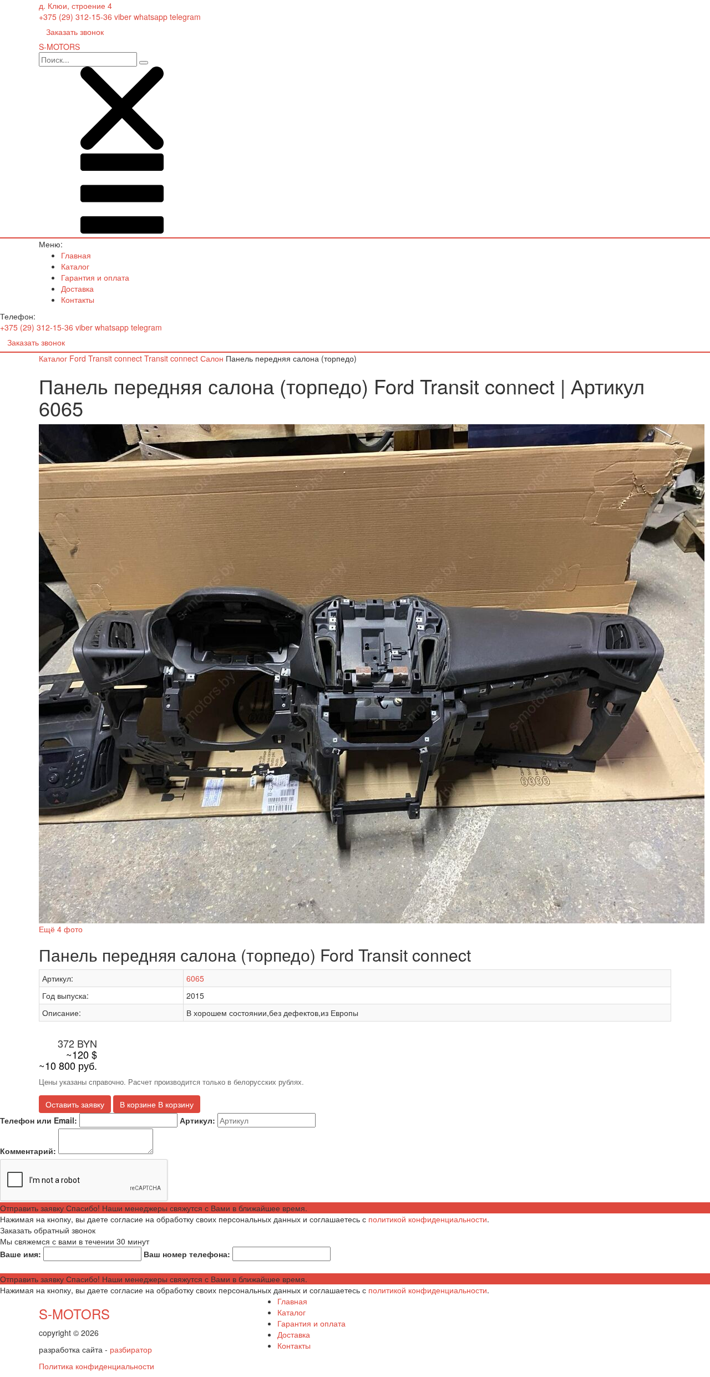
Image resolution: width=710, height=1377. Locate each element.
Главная (76, 255)
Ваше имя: (20, 1253)
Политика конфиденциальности (96, 1365)
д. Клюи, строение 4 (75, 5)
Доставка (77, 288)
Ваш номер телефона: (187, 1253)
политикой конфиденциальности (427, 1218)
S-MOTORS (74, 1313)
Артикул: (197, 1120)
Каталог (75, 266)
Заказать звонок (75, 31)
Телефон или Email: (38, 1120)
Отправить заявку (153, 1207)
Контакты (77, 299)
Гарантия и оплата (95, 277)
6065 (195, 978)
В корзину (157, 1104)
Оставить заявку (74, 1104)
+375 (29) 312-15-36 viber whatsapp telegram (120, 16)
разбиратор (131, 1349)
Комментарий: (28, 1150)
